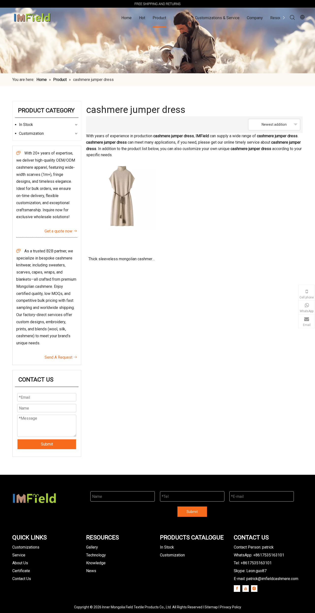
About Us (20, 563)
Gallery (92, 547)
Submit (47, 444)
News (91, 570)
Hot (142, 17)
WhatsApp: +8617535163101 (259, 555)
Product (159, 17)
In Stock (180, 17)
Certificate (21, 570)
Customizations (25, 547)
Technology (96, 555)
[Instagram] (254, 588)
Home (126, 17)
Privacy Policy (230, 607)
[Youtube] (245, 588)
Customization (31, 133)
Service (18, 555)
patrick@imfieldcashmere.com (272, 578)
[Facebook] (237, 588)
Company (255, 17)
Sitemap (211, 607)
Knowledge (96, 563)
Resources (279, 17)
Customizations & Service (217, 17)
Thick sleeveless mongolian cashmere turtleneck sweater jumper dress (121, 261)
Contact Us (21, 578)
